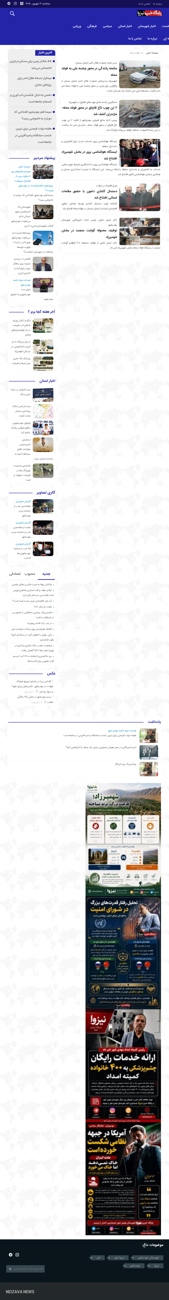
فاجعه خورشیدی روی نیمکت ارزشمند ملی (32, 629)
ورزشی (77, 26)
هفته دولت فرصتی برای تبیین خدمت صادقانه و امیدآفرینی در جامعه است (33, 135)
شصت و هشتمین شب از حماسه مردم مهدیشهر (21, 532)
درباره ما (157, 4)
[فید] (21, 3)
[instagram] (15, 3)
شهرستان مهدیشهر (148, 1257)
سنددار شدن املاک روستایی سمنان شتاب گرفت (21, 411)
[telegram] (9, 3)
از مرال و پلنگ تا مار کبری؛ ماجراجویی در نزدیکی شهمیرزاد (21, 346)
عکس (51, 673)
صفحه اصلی (152, 53)
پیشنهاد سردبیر (44, 158)
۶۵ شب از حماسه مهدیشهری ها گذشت (22, 553)
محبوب (29, 574)
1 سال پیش (29, 692)
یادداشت (154, 722)
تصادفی (15, 574)
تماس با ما (144, 4)
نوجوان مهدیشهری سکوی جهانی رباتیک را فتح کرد (21, 428)
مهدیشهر (135, 1265)
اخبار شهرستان (147, 26)
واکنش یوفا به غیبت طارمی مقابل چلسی (32, 584)
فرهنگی (92, 26)
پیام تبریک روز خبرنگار (125, 764)
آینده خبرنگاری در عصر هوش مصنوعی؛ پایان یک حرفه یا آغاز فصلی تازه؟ (101, 747)
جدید (46, 574)
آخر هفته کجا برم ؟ (41, 312)
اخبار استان (125, 26)
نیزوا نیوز (119, 1257)
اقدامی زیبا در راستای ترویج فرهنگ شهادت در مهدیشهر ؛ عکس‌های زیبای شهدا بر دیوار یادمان (32, 686)
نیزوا (156, 1265)
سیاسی (107, 26)
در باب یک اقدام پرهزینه (39, 623)
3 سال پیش (37, 702)
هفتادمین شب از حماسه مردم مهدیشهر (22, 511)
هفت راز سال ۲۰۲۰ (43, 607)
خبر (98, 1257)
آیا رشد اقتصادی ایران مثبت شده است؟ (32, 601)
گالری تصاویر (46, 493)
